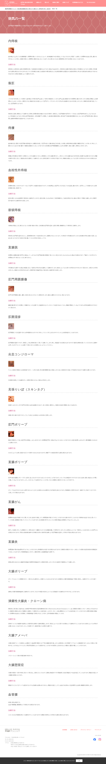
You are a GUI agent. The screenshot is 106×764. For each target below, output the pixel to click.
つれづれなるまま (90, 2)
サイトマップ (98, 730)
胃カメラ (47, 2)
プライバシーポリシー (85, 730)
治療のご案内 (55, 2)
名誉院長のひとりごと (77, 2)
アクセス (23, 4)
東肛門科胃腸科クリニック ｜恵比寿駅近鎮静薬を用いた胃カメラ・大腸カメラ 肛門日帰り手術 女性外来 (28, 8)
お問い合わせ (73, 730)
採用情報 (64, 730)
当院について (65, 2)
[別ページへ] (94, 739)
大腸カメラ (38, 2)
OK (79, 760)
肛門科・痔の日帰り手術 (27, 2)
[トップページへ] (11, 3)
